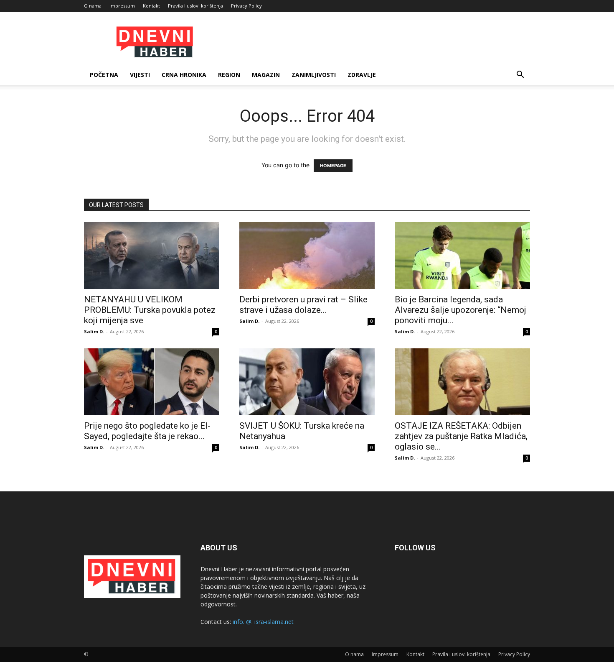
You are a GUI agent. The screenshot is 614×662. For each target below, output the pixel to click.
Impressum (122, 6)
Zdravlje (362, 75)
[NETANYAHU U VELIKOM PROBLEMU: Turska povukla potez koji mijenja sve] (151, 255)
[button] (520, 75)
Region (229, 75)
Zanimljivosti (314, 75)
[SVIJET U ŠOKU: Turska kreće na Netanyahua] (307, 381)
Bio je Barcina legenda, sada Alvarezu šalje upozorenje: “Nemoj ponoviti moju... (460, 309)
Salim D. (94, 331)
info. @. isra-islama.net (263, 622)
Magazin (266, 75)
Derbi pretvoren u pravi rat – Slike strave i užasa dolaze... (303, 304)
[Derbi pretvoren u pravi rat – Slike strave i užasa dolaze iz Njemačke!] (307, 255)
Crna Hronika (184, 75)
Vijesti (140, 75)
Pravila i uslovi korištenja (195, 6)
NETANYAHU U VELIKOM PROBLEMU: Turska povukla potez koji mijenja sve (150, 309)
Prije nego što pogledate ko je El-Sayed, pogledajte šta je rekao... (147, 431)
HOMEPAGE (333, 166)
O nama (92, 6)
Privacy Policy (246, 6)
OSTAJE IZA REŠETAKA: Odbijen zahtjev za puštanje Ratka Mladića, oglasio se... (461, 436)
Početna (104, 75)
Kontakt (151, 6)
